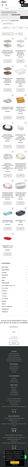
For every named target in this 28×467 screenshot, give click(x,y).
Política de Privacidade (14, 357)
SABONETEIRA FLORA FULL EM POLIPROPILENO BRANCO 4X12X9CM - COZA (20, 137)
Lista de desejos (14, 394)
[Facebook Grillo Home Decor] (15, 431)
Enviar (14, 343)
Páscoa (4, 303)
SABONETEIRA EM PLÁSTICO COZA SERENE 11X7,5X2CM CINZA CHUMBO (8, 137)
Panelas (4, 301)
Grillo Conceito (14, 366)
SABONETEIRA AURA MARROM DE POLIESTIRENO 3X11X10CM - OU (8, 80)
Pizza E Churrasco (7, 306)
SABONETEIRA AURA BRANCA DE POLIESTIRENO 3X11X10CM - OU (20, 53)
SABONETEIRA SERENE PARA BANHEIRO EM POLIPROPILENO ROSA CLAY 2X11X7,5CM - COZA (8, 195)
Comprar (7, 61)
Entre (7, 8)
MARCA (20, 27)
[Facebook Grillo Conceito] (15, 411)
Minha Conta (14, 387)
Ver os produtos (8, 285)
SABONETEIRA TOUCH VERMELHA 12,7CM (7, 246)
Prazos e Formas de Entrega (14, 359)
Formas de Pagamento (14, 355)
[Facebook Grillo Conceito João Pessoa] (15, 448)
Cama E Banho (5, 269)
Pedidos (14, 389)
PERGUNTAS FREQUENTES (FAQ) (14, 361)
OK (14, 462)
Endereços (14, 390)
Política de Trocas (14, 353)
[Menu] (2, 5)
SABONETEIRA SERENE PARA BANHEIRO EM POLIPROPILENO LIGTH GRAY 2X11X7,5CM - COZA (20, 166)
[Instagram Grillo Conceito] (13, 411)
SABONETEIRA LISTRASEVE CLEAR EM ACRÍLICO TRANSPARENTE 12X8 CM (7, 166)
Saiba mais (15, 464)
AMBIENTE (6, 27)
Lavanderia (5, 298)
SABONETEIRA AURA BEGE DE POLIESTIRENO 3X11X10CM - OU (7, 52)
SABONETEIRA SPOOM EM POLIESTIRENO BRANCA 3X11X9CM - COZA (20, 195)
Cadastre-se (21, 8)
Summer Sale (5, 309)
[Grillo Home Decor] (14, 2)
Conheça (14, 378)
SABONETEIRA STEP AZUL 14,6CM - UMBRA (7, 221)
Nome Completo (13, 326)
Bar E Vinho (5, 267)
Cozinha (4, 272)
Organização (5, 282)
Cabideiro (4, 293)
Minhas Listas (14, 380)
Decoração (5, 275)
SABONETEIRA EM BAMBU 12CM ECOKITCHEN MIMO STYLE (20, 109)
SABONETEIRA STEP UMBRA (20, 221)
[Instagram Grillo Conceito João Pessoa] (13, 448)
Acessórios (5, 288)
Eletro (4, 277)
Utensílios (5, 311)
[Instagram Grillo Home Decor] (13, 431)
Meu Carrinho (14, 392)
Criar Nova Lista (14, 382)
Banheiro (4, 290)
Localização (14, 369)
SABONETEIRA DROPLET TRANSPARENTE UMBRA (8, 108)
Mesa (3, 280)
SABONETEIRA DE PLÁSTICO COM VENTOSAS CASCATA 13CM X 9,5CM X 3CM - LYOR (20, 81)
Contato (14, 371)
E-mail (13, 331)
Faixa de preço (7, 23)
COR (14, 27)
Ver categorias (24, 17)
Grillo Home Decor (14, 368)
